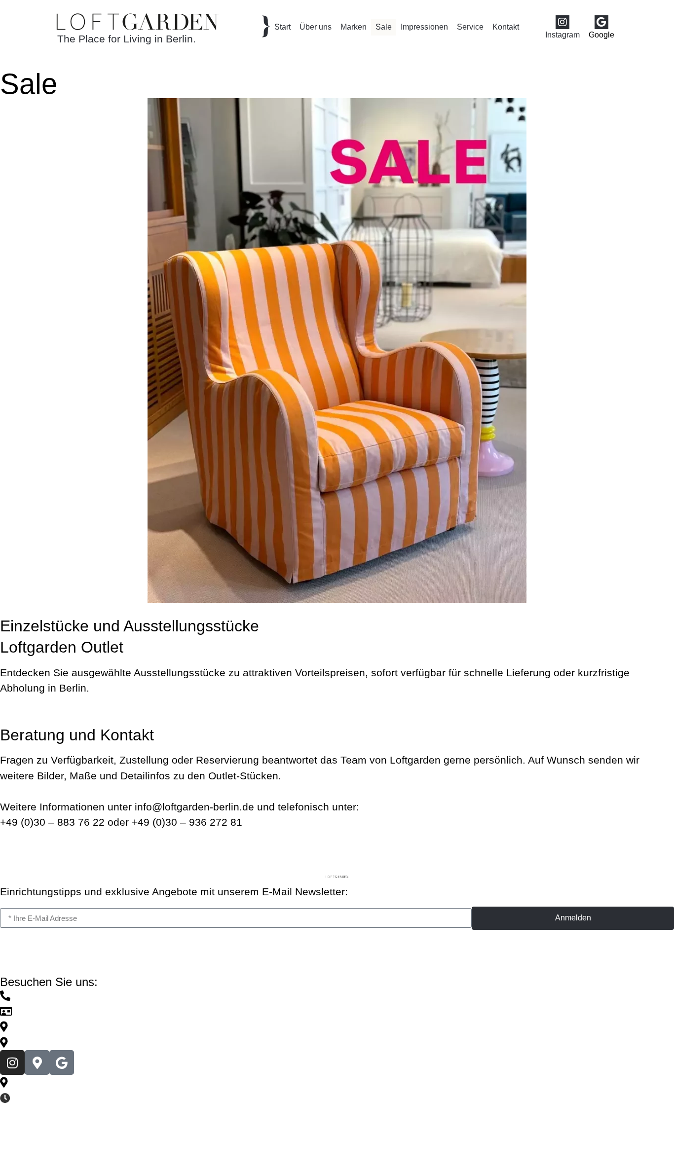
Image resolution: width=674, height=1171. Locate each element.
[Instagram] (562, 22)
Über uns (316, 27)
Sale (383, 27)
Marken (353, 27)
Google (601, 35)
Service (470, 27)
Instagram (562, 35)
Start (282, 27)
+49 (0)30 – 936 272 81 (187, 822)
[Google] (601, 22)
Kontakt (505, 27)
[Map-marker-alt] (37, 1062)
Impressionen (424, 27)
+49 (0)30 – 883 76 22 (52, 822)
